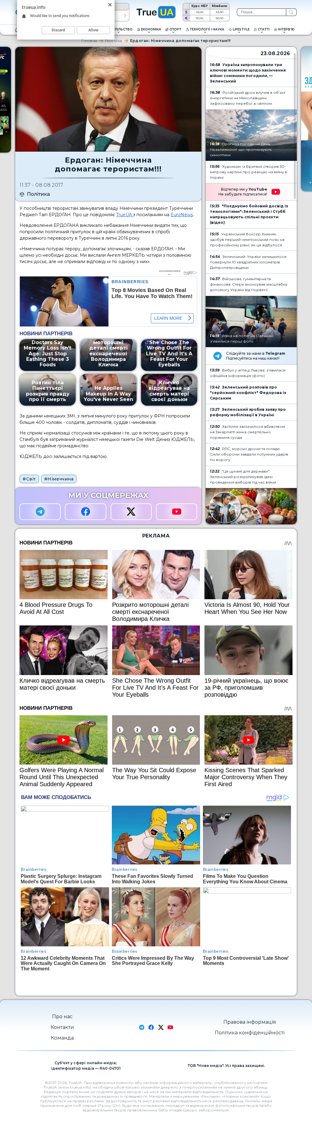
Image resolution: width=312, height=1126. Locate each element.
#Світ (29, 479)
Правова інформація (249, 1022)
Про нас (62, 1016)
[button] (125, 15)
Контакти (62, 1027)
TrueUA (124, 214)
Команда (62, 1038)
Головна (89, 41)
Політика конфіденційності (250, 1033)
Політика (113, 41)
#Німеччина (59, 479)
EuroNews (182, 214)
